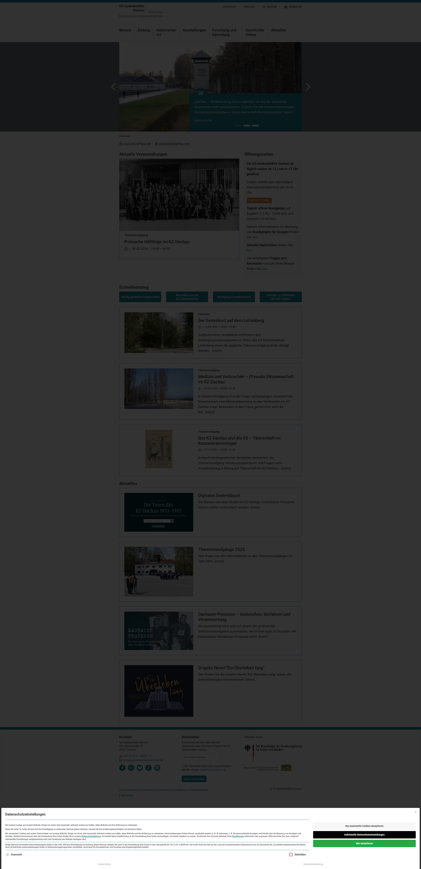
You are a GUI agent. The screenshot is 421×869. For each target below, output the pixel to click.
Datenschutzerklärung (91, 836)
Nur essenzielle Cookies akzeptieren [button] (364, 826)
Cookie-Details (104, 864)
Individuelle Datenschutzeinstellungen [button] (364, 834)
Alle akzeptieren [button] (364, 843)
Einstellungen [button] (238, 836)
